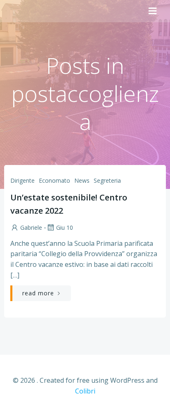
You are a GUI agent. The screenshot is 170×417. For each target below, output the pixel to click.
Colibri (85, 391)
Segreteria (107, 180)
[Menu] (153, 11)
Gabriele (31, 227)
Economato (54, 180)
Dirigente (22, 180)
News (82, 180)
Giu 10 (64, 227)
